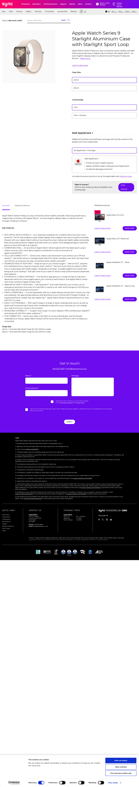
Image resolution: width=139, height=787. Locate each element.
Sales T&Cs (62, 538)
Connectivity (77, 100)
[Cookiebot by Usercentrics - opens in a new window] (14, 782)
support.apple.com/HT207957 (82, 478)
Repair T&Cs (103, 538)
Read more (129, 228)
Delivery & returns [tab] (22, 205)
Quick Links (8, 510)
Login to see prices (80, 65)
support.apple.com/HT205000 (91, 487)
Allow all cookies (120, 760)
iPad (11, 11)
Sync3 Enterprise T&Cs (91, 538)
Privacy (31, 538)
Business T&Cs (79, 538)
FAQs (4, 530)
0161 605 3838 (58, 369)
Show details (113, 783)
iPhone (19, 11)
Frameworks (6, 519)
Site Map (121, 538)
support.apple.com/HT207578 (76, 494)
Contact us (35, 510)
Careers (4, 524)
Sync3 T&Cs (70, 538)
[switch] (62, 782)
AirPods (38, 11)
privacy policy (80, 402)
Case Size (76, 72)
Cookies (37, 538)
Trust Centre (6, 517)
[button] (104, 80)
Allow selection (121, 767)
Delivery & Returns (8, 526)
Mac (3, 11)
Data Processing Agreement (49, 538)
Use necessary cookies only (120, 773)
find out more (126, 176)
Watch (28, 11)
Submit (69, 422)
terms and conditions (66, 402)
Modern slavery (112, 538)
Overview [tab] (6, 205)
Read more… (85, 58)
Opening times (72, 510)
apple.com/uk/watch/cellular (24, 494)
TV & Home (49, 11)
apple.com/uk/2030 (32, 449)
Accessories (62, 11)
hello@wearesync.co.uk (76, 369)
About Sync (6, 514)
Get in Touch (6, 528)
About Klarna (6, 521)
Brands (74, 11)
